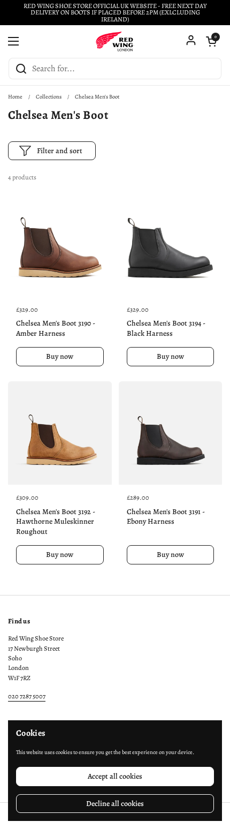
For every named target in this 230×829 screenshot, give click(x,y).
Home (15, 97)
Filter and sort (59, 151)
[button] (211, 41)
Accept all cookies (115, 776)
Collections (49, 97)
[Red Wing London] (115, 41)
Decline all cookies (115, 803)
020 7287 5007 (26, 696)
